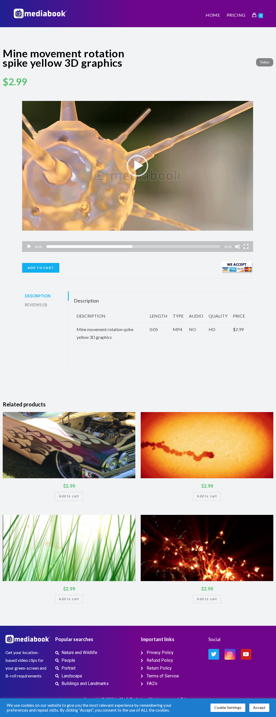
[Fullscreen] (246, 246)
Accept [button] (259, 707)
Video (264, 63)
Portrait (128, 418)
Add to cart (40, 268)
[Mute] (237, 246)
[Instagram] (230, 654)
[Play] (29, 246)
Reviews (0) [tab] (36, 305)
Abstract (256, 418)
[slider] (133, 246)
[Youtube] (246, 654)
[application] (137, 165)
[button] (137, 166)
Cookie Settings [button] (228, 707)
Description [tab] (38, 296)
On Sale (124, 473)
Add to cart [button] (69, 496)
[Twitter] (213, 654)
